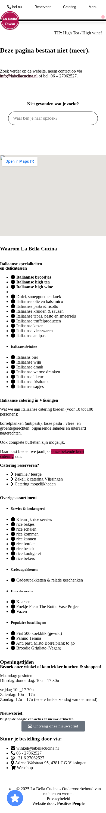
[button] (103, 17)
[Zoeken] (91, 118)
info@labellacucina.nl (19, 76)
